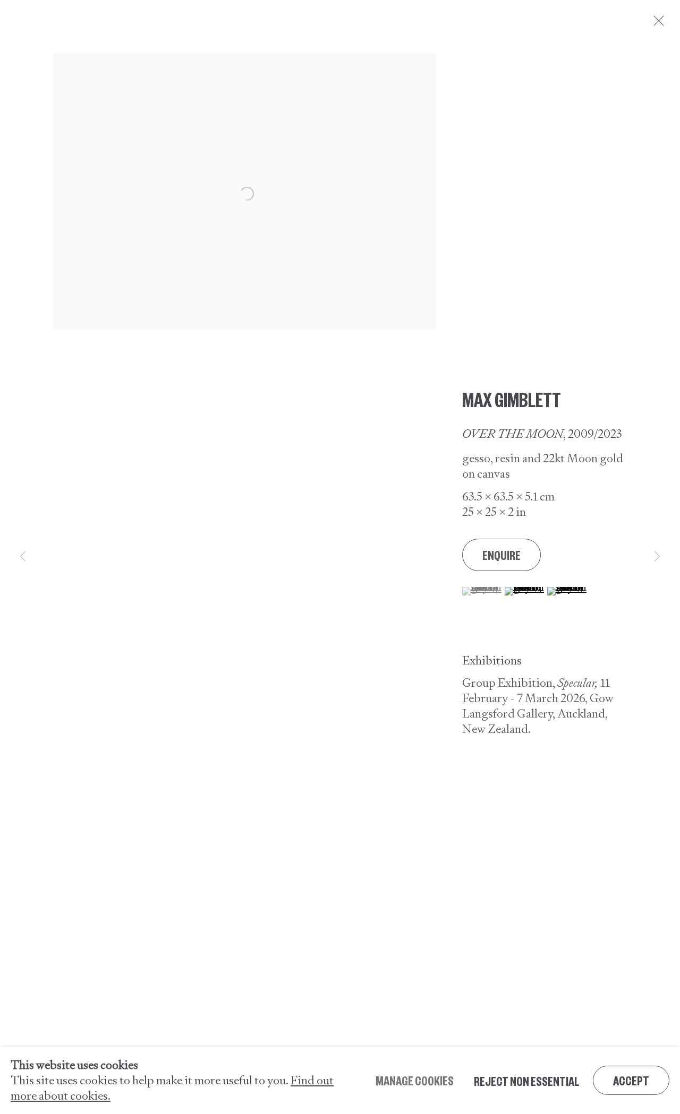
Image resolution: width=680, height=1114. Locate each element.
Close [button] (656, 24)
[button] (482, 591)
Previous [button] (23, 557)
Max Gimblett (511, 399)
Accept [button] (631, 1080)
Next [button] (657, 557)
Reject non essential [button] (527, 1080)
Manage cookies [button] (415, 1080)
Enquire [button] (501, 554)
